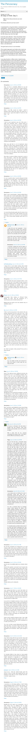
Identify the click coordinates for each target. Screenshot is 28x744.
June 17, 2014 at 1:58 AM (15, 588)
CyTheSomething (8, 264)
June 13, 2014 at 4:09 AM (13, 295)
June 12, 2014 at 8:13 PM (17, 264)
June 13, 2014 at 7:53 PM (15, 405)
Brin (8, 424)
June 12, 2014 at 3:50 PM (15, 120)
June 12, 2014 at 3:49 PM (15, 108)
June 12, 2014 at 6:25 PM (15, 192)
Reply (5, 103)
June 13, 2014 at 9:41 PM (15, 424)
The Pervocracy (9, 4)
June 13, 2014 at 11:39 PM (16, 439)
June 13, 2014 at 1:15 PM (11, 310)
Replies (7, 222)
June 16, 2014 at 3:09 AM (15, 562)
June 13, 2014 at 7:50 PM (12, 371)
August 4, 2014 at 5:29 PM (15, 702)
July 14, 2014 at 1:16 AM (13, 670)
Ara (5, 310)
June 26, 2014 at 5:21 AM (18, 491)
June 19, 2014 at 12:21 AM (16, 635)
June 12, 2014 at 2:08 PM (15, 85)
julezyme (6, 670)
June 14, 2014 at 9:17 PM (15, 544)
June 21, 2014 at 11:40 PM (19, 244)
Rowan (5, 295)
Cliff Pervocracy (11, 224)
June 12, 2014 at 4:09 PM (15, 176)
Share (3, 77)
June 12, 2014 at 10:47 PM (16, 278)
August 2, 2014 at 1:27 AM (15, 682)
